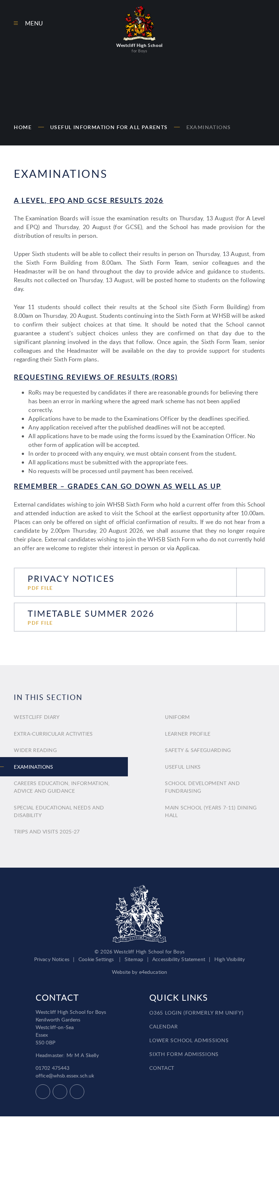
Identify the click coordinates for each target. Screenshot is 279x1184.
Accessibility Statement (178, 959)
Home (23, 127)
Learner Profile (187, 733)
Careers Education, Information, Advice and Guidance (61, 787)
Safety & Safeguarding (198, 750)
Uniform (177, 716)
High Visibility (229, 959)
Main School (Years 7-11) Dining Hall (210, 811)
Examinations (208, 127)
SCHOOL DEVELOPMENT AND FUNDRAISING (202, 787)
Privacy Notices (51, 959)
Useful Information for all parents (109, 127)
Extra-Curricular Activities (53, 733)
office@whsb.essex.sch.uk (65, 1075)
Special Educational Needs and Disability (59, 811)
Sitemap (134, 959)
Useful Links (183, 766)
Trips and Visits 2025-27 (47, 831)
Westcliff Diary (37, 716)
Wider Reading (35, 750)
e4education (153, 971)
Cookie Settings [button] (96, 959)
